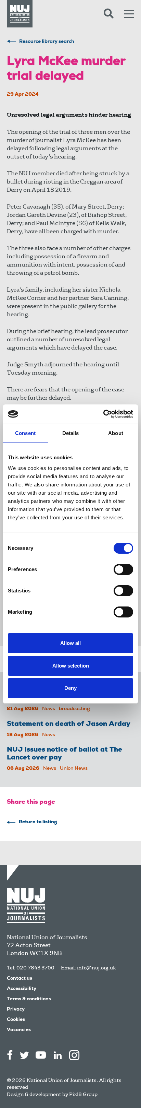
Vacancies (19, 1030)
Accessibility (21, 989)
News (48, 709)
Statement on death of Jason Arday (68, 724)
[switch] (123, 569)
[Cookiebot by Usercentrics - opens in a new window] (103, 414)
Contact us (19, 978)
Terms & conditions (29, 999)
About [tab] (115, 433)
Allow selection (70, 666)
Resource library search (46, 41)
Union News (74, 768)
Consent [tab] (25, 433)
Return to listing (38, 822)
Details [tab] (70, 433)
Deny (70, 688)
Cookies (16, 1019)
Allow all (70, 643)
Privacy (16, 1009)
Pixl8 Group (83, 1094)
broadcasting (74, 709)
